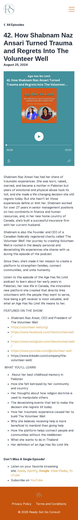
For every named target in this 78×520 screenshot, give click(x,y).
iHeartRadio (59, 471)
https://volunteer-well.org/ (29, 327)
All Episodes (15, 25)
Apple (21, 471)
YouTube (36, 480)
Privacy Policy (21, 504)
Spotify (32, 471)
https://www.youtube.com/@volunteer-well (41, 351)
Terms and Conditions (51, 504)
